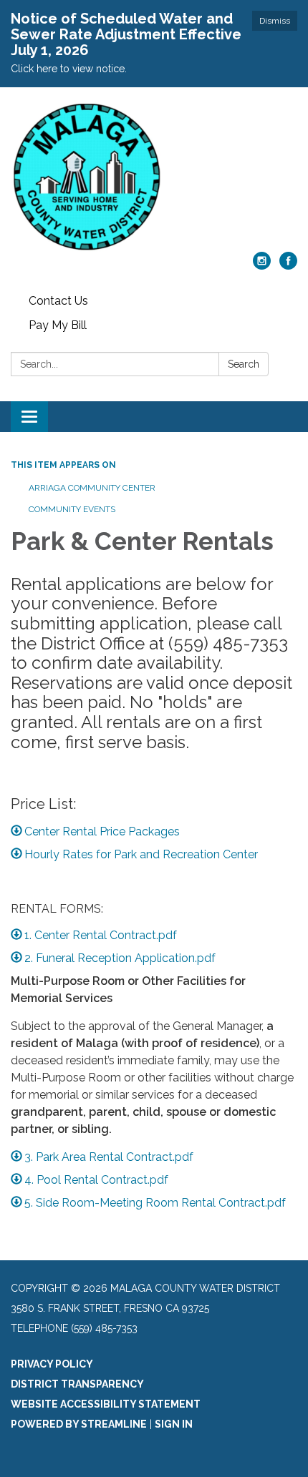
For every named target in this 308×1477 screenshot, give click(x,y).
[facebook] (288, 266)
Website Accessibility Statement (106, 1404)
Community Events (72, 509)
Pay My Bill (58, 325)
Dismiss (274, 21)
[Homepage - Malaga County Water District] (154, 177)
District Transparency (77, 1384)
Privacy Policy (52, 1364)
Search (243, 364)
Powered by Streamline (79, 1424)
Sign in (174, 1424)
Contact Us (58, 301)
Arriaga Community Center (92, 488)
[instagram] (262, 266)
